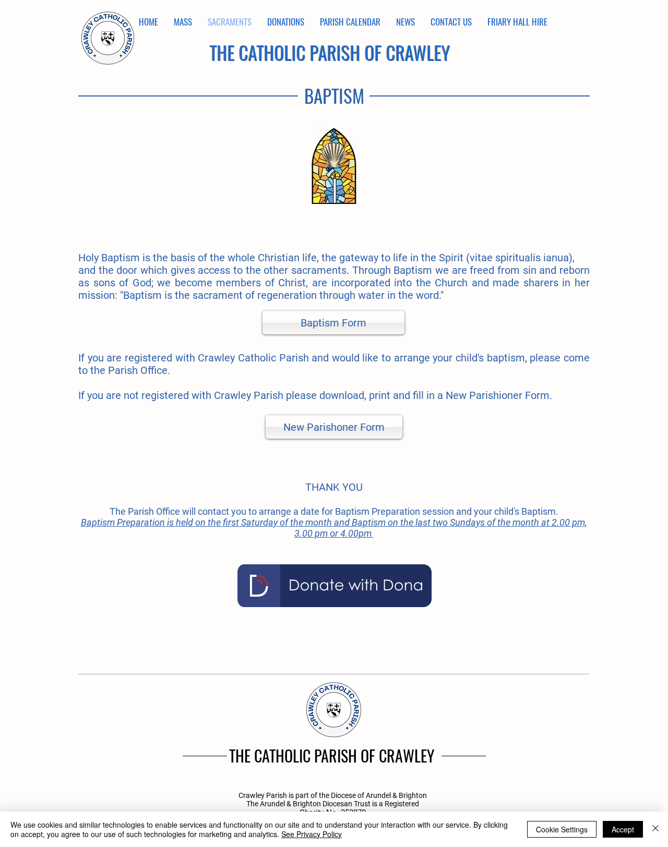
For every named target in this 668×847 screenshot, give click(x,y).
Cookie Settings (562, 829)
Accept (623, 829)
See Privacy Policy (311, 834)
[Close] (655, 829)
